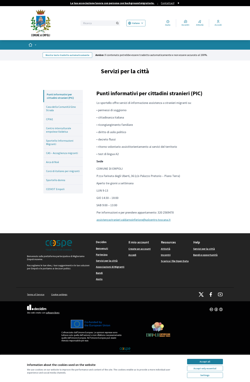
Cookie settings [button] (59, 294)
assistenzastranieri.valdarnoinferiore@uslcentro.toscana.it (133, 220)
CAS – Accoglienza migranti (62, 153)
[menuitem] (63, 96)
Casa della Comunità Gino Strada (61, 108)
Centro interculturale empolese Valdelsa (58, 129)
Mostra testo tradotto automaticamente (67, 55)
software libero (53, 312)
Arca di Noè (52, 162)
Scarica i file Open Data (175, 261)
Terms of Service (35, 294)
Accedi (132, 255)
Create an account (139, 248)
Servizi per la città (107, 260)
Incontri (166, 255)
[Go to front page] (50, 23)
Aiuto (99, 279)
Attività (165, 248)
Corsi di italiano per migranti (63, 171)
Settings (205, 375)
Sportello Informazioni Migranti (59, 142)
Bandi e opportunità (205, 255)
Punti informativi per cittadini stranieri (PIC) (60, 96)
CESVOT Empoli (55, 189)
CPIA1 (49, 119)
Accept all (205, 361)
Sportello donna (55, 180)
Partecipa (101, 254)
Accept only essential (205, 368)
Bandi (99, 273)
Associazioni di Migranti (110, 266)
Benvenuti (102, 248)
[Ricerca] (117, 23)
